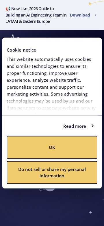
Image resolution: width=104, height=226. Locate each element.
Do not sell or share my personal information (52, 172)
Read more (74, 126)
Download (80, 15)
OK (52, 147)
